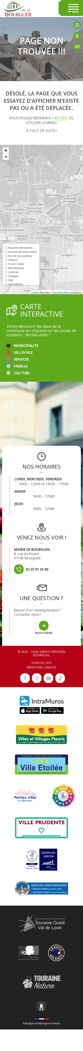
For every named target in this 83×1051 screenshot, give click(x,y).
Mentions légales (41, 667)
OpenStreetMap (61, 292)
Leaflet (34, 292)
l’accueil (60, 118)
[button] (6, 150)
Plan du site (41, 663)
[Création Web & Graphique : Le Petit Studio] (41, 1006)
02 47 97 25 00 (37, 569)
